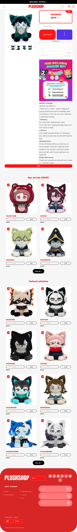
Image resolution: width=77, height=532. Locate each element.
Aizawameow (10, 363)
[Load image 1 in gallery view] (13, 47)
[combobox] (58, 6)
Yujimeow (43, 363)
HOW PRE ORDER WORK (9, 494)
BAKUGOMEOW (10, 319)
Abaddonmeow (45, 407)
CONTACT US (24, 494)
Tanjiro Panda (11, 216)
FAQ (22, 498)
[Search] (62, 6)
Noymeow (43, 216)
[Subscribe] (44, 478)
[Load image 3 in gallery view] (24, 47)
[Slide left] (8, 47)
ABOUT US (7, 491)
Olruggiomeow (45, 260)
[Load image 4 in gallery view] (30, 47)
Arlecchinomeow (46, 451)
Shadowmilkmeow (12, 451)
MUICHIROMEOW (11, 407)
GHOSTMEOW (44, 319)
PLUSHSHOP (12, 527)
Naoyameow (10, 260)
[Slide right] (35, 47)
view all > (38, 271)
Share (38, 166)
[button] (53, 21)
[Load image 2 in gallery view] (18, 47)
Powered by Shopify (19, 527)
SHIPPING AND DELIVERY (27, 491)
